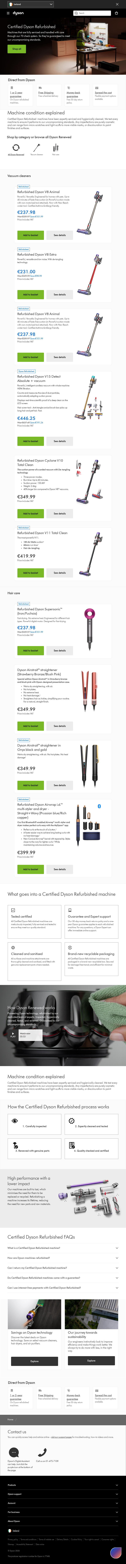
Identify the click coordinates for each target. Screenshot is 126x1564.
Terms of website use (46, 1539)
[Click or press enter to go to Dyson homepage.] (18, 14)
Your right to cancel (92, 1539)
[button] (25, 1035)
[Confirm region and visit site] (117, 4)
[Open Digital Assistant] (115, 1552)
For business (14, 1512)
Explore (35, 1361)
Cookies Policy (76, 1539)
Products (12, 1485)
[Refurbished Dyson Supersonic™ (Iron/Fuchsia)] (89, 630)
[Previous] (2, 150)
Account (11, 1503)
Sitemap (11, 1544)
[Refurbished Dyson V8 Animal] (89, 213)
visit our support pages (61, 1437)
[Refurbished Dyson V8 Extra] (89, 275)
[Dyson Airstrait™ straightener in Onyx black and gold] (89, 766)
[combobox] (31, 4)
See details (60, 235)
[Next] (123, 150)
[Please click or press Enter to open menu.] (8, 13)
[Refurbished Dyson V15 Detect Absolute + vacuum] (89, 397)
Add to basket (30, 235)
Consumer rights (108, 1539)
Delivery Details (62, 1539)
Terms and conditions (28, 1539)
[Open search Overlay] (92, 13)
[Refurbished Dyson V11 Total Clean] (89, 554)
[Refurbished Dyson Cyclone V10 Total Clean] (89, 481)
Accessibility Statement (24, 1544)
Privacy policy (13, 1539)
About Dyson (14, 1521)
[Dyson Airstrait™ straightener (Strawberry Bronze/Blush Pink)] (89, 691)
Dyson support (14, 1494)
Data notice (40, 1544)
